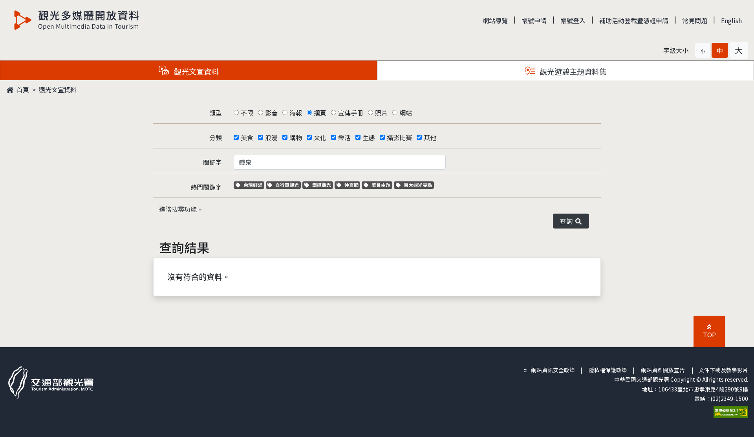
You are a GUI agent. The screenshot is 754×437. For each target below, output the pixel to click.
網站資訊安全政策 (553, 370)
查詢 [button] (568, 221)
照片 (381, 112)
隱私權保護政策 (608, 370)
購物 (295, 137)
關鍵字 (212, 162)
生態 (368, 137)
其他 (430, 137)
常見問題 (694, 20)
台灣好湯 (253, 184)
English (731, 20)
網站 (405, 112)
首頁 (22, 89)
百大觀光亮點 (417, 184)
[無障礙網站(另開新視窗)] (731, 411)
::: (525, 370)
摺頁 (320, 112)
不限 (247, 112)
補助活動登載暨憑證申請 (633, 20)
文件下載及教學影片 (723, 370)
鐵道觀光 (322, 184)
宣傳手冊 (350, 112)
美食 (247, 137)
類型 (215, 112)
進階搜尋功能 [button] (178, 209)
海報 (295, 112)
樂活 (344, 137)
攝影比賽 (399, 137)
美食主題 (381, 184)
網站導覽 (495, 20)
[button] (702, 50)
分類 (215, 137)
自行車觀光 (287, 184)
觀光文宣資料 (58, 89)
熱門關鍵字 (206, 187)
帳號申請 (534, 20)
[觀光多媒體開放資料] (77, 20)
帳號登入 (573, 20)
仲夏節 (352, 184)
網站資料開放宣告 (663, 370)
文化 (320, 137)
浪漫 (271, 137)
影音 (271, 112)
